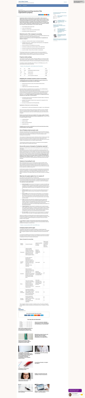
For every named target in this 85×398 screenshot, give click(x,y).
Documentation (55, 40)
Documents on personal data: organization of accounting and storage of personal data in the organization (62, 30)
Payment (54, 14)
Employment (25, 5)
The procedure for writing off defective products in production (62, 35)
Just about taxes (23, 1)
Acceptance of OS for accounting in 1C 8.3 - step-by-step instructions (62, 21)
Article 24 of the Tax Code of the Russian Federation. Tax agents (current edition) (60, 39)
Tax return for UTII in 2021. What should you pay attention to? (59, 13)
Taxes (20, 5)
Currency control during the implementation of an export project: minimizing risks (59, 25)
